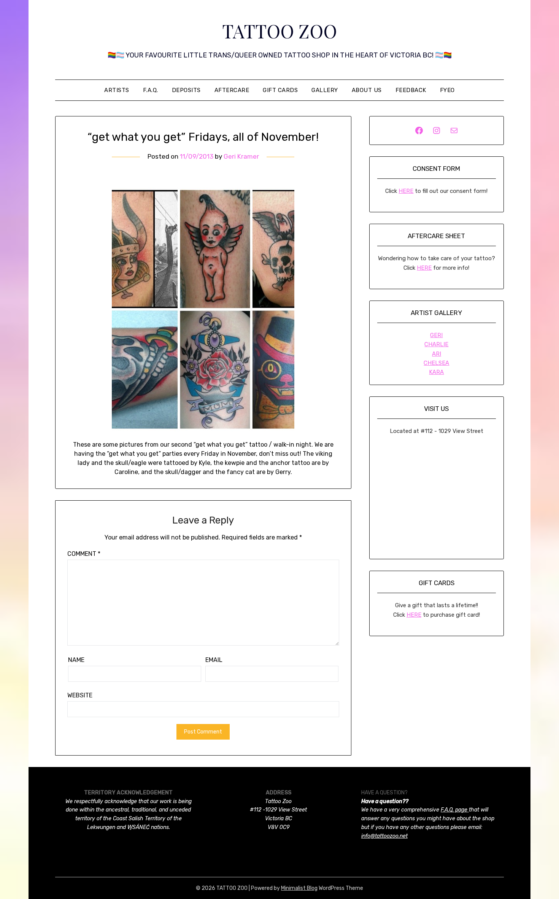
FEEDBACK (410, 90)
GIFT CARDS (280, 90)
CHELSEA (436, 363)
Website (79, 695)
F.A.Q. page (455, 810)
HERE (406, 191)
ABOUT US (367, 90)
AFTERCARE (231, 90)
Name (76, 660)
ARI (436, 353)
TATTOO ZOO (279, 31)
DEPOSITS (186, 90)
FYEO (447, 90)
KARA (436, 372)
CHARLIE (436, 344)
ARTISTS (116, 90)
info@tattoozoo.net (384, 836)
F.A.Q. (150, 90)
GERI (436, 335)
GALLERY (324, 90)
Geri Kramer (241, 156)
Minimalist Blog (299, 888)
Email (213, 660)
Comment (83, 553)
